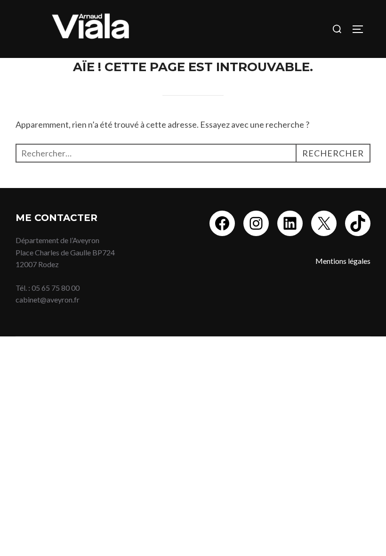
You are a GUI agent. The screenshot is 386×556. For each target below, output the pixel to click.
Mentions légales (342, 260)
